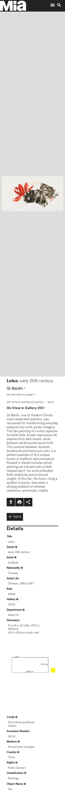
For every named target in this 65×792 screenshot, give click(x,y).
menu (52, 5)
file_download (10, 502)
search (59, 5)
